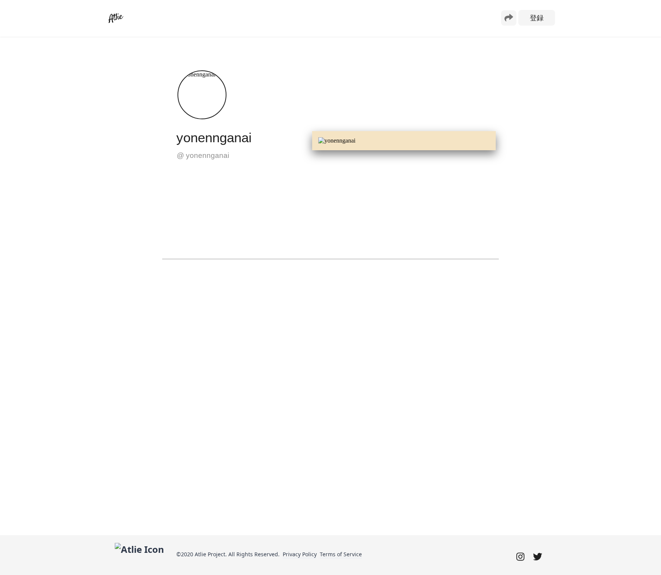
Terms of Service (341, 554)
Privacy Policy (300, 554)
